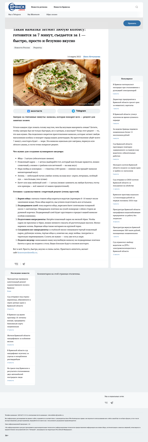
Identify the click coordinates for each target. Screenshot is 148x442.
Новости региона (39, 7)
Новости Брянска (62, 7)
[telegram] (24, 264)
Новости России (22, 47)
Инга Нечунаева (91, 56)
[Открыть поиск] (136, 7)
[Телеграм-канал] (78, 111)
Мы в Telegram (14, 14)
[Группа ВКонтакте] (34, 111)
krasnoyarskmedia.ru (27, 252)
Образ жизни (51, 14)
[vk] (17, 264)
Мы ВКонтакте (34, 14)
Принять (132, 23)
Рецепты (37, 47)
